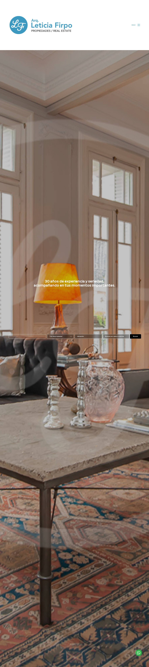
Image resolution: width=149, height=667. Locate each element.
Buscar (135, 336)
